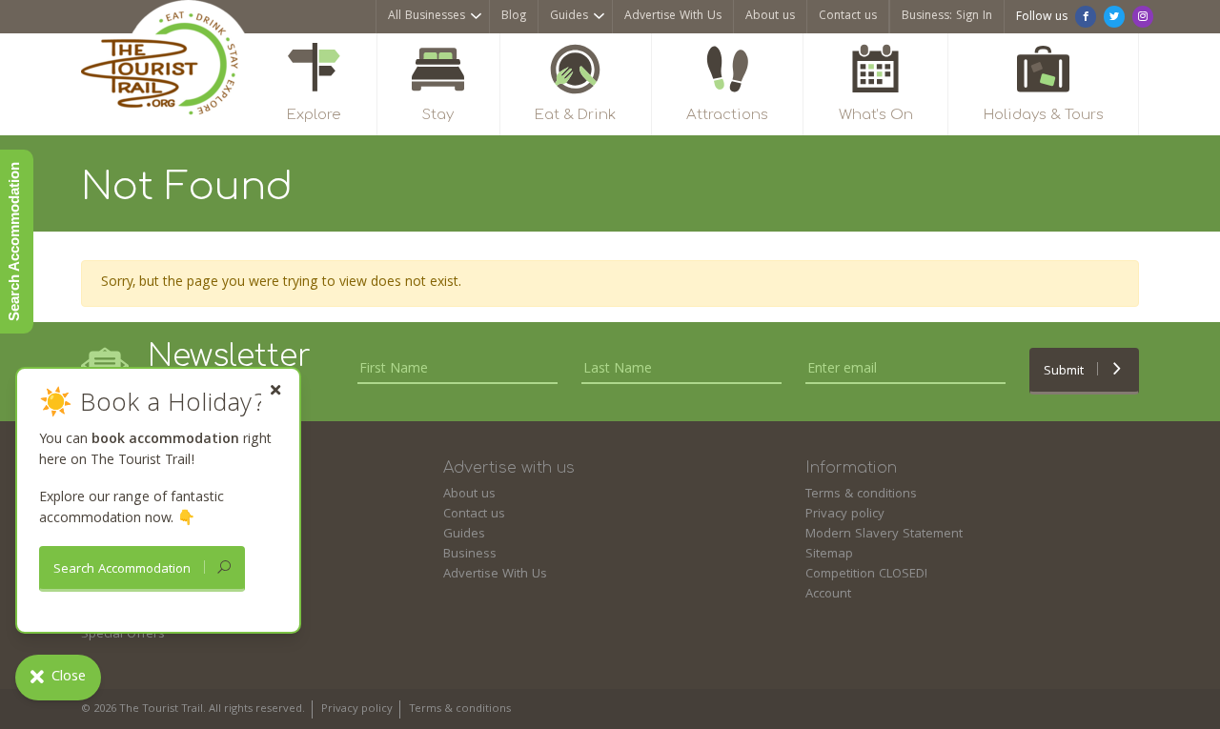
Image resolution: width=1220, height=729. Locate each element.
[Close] (275, 390)
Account (828, 594)
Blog (513, 17)
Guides (569, 17)
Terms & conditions (861, 494)
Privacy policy (844, 514)
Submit (1066, 371)
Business (470, 554)
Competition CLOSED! (866, 574)
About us (770, 17)
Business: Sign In (947, 17)
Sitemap (829, 554)
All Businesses (426, 17)
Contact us (848, 17)
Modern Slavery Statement (884, 534)
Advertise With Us (673, 17)
